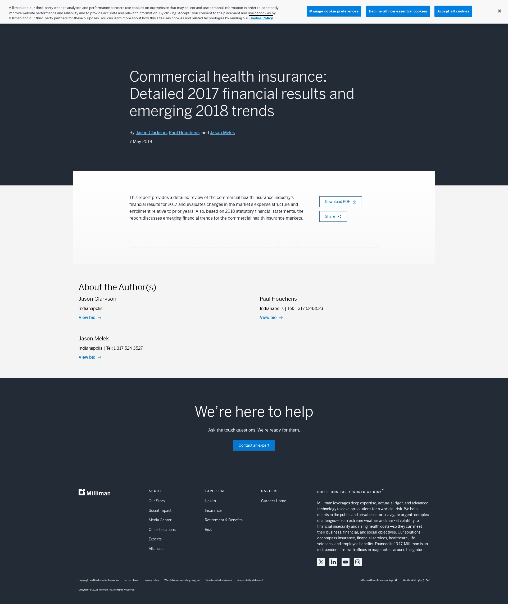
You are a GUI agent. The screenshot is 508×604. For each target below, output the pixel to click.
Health (210, 501)
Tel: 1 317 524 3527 (124, 348)
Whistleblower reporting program (182, 580)
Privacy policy (151, 580)
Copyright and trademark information (99, 580)
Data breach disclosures (219, 580)
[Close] (499, 11)
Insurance (213, 510)
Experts (155, 539)
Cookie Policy (261, 18)
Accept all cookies (453, 11)
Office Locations (162, 529)
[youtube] (346, 562)
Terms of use (131, 580)
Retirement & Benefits (224, 520)
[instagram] (358, 562)
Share (330, 216)
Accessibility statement (250, 580)
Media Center (160, 520)
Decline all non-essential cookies (398, 11)
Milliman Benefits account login (377, 580)
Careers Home (273, 501)
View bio (87, 317)
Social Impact (160, 510)
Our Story (157, 501)
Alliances (156, 548)
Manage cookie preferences (333, 11)
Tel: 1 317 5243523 (305, 308)
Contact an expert (254, 445)
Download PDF (337, 201)
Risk (208, 529)
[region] (254, 12)
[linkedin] (333, 562)
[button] (321, 562)
